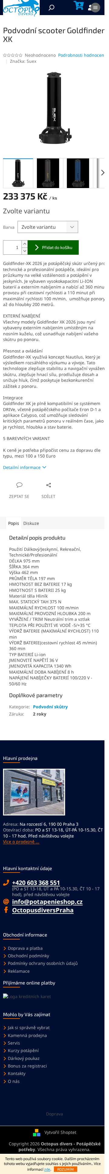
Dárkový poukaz (24, 1058)
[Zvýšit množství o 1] (24, 244)
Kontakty (16, 1073)
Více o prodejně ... (21, 841)
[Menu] (95, 8)
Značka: (23, 61)
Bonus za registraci (27, 1066)
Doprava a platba (25, 948)
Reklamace (19, 971)
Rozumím (65, 1169)
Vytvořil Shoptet (60, 1132)
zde (47, 1169)
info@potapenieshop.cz (47, 902)
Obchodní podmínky (28, 956)
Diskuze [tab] (31, 523)
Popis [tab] (13, 523)
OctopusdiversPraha (43, 910)
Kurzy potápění (23, 1050)
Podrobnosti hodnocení (81, 55)
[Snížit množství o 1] (24, 250)
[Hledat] (51, 8)
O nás (14, 1081)
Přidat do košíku (57, 247)
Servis (14, 1043)
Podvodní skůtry (50, 707)
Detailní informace (22, 467)
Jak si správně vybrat (29, 1027)
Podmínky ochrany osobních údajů (43, 963)
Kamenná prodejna (27, 1035)
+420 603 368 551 (36, 883)
